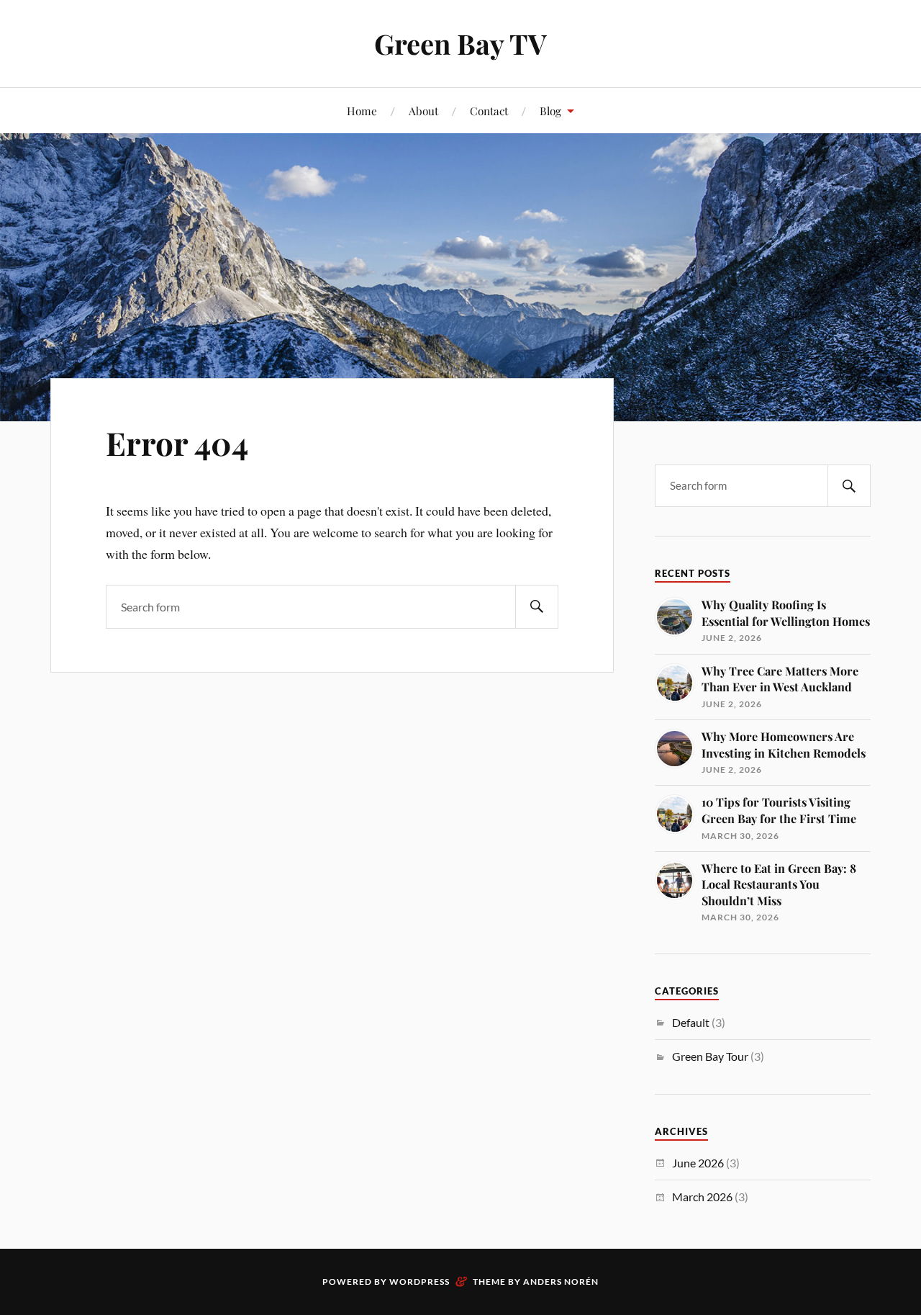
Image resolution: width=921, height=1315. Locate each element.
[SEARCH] (536, 607)
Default (690, 1022)
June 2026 (698, 1163)
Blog (550, 110)
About (423, 110)
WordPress (419, 1281)
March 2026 (702, 1196)
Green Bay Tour (710, 1056)
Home (362, 110)
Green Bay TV (460, 43)
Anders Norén (561, 1281)
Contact (489, 110)
